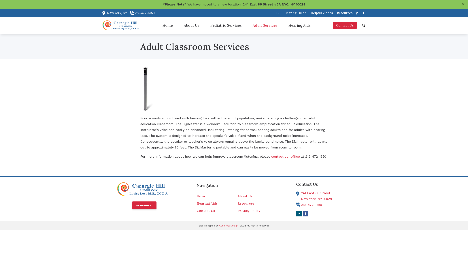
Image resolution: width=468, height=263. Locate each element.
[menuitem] (291, 13)
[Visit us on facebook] (363, 13)
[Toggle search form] (363, 25)
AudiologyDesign (228, 225)
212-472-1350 (145, 13)
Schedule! (144, 205)
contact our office (285, 156)
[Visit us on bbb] (357, 13)
